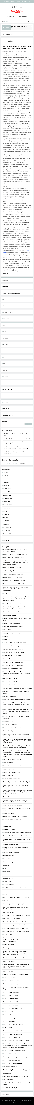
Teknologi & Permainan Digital (11, 1011)
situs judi (5, 868)
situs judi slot (6, 871)
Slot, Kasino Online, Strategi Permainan (13, 934)
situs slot (5, 376)
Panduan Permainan (8, 769)
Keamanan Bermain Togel (10, 678)
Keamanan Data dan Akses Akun (11, 685)
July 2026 (5, 472)
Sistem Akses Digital (8, 862)
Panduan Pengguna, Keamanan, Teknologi (14, 766)
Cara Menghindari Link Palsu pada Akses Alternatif (17, 438)
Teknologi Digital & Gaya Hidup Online (13, 1031)
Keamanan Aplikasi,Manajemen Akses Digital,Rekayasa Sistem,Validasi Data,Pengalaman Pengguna (16, 673)
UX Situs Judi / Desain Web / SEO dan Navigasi (15, 1076)
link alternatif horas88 (9, 721)
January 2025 (6, 530)
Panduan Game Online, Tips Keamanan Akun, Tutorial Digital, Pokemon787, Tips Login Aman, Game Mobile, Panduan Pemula (17, 740)
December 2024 (7, 534)
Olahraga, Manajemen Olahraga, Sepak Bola (14, 727)
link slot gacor (7, 306)
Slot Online (6, 900)
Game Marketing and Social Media (12, 603)
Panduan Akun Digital (8, 731)
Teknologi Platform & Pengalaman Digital (14, 1050)
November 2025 (7, 498)
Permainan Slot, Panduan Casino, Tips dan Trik (15, 836)
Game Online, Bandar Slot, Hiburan (12, 612)
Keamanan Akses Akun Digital (11, 659)
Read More (5, 273)
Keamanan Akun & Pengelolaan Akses (13, 662)
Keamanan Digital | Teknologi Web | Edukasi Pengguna (17, 688)
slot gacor (6, 344)
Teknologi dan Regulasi (9, 1021)
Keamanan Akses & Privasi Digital (12, 655)
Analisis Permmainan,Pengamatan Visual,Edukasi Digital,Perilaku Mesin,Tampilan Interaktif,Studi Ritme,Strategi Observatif (16, 562)
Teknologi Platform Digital (10, 1053)
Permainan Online (7, 826)
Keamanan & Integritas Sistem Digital (13, 649)
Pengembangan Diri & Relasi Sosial (12, 805)
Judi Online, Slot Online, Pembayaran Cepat (14, 642)
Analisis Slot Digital (8, 571)
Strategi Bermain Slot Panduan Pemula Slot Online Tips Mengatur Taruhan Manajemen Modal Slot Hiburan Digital (16, 966)
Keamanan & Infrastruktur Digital (11, 646)
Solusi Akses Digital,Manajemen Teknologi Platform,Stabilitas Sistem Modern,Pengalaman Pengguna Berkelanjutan (15, 939)
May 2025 (5, 517)
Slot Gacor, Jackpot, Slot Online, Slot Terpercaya (16, 897)
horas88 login (6, 639)
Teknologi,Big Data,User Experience (12, 1063)
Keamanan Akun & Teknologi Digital (12, 668)
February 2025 (7, 527)
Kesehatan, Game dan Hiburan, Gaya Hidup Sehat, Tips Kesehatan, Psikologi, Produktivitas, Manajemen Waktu (17, 711)
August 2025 (6, 508)
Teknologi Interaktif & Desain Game (12, 1034)
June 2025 (6, 514)
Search (4, 421)
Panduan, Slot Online (8, 797)
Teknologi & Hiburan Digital (10, 998)
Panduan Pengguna (8, 762)
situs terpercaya (7, 389)
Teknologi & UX (7, 1015)
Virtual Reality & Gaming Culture (11, 1088)
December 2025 (7, 495)
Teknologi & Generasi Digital (10, 995)
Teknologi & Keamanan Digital (11, 1002)
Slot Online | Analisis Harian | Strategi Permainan (16, 904)
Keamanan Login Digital (9, 696)
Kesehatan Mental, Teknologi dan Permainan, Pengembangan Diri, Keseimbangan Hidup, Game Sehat (16, 704)
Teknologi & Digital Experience (11, 980)
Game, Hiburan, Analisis (9, 615)
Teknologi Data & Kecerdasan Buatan (13, 1024)
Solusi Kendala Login (8, 944)
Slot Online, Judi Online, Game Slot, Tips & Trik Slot (16, 915)
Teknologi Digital (7, 1027)
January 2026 (6, 492)
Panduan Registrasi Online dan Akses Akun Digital (16, 782)
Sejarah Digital (7, 858)
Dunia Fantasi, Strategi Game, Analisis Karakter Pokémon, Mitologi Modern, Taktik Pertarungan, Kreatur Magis (15, 588)
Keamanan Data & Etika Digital (11, 681)
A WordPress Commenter (10, 463)
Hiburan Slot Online (8, 630)
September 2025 (7, 505)
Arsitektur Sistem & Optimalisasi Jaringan (14, 580)
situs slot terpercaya (8, 884)
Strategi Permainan (8, 971)
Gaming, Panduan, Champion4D (11, 623)
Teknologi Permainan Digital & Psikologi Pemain (16, 1040)
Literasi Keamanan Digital (10, 724)
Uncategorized (7, 1073)
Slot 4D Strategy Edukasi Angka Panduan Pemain (16, 887)
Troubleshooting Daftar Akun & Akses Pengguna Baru (17, 1070)
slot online (6, 1094)
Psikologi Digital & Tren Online (11, 852)
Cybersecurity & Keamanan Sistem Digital (14, 584)
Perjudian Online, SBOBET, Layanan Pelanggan (15, 816)
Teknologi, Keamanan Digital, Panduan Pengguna (16, 1057)
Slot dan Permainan (8, 891)
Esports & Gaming (8, 594)
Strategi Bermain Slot (8, 961)
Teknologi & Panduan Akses (10, 1005)
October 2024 (6, 540)
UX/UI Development (8, 1079)
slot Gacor (6, 318)
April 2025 (6, 521)
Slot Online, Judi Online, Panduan (11, 918)
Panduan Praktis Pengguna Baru (11, 778)
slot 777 (5, 363)
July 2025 (5, 511)
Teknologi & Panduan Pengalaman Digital (14, 1008)
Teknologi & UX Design (9, 1018)
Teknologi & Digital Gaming (10, 984)
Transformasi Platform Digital (11, 1066)
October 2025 (6, 501)
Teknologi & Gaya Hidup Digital (11, 992)
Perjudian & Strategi (8, 813)
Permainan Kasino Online (9, 823)
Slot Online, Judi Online (9, 912)
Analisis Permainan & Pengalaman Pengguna (15, 554)
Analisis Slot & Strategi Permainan (12, 567)
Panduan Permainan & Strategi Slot (12, 772)
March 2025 (6, 524)
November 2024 (7, 537)
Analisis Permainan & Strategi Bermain (13, 557)
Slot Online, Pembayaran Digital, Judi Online (14, 925)
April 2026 (6, 482)
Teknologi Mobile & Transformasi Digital (14, 1037)
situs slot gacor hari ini (9, 312)
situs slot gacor (7, 351)
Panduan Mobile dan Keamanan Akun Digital (14, 759)
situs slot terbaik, (7, 881)
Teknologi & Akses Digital (10, 977)
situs (4, 331)
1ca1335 (6, 51)
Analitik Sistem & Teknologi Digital (12, 577)
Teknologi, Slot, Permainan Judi (11, 1060)
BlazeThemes (17, 1102)
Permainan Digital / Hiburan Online (12, 819)
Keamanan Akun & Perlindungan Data (13, 665)
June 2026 (6, 475)
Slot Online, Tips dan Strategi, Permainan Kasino (16, 931)
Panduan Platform (8, 775)
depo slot (5, 338)
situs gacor (6, 865)
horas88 (5, 636)
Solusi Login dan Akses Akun (11, 948)
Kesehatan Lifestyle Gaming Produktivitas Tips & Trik (17, 699)
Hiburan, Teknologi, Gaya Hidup (11, 633)
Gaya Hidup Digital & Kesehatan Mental (13, 626)
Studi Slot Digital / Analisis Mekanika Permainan (16, 974)
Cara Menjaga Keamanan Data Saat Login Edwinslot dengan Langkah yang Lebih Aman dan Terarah (15, 1)
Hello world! (22, 463)
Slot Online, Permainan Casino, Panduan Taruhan (16, 928)
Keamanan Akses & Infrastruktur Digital (13, 652)
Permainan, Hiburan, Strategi (10, 844)
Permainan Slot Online (9, 829)
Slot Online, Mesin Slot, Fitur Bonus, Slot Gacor (15, 922)
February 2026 (7, 488)
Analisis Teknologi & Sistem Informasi (13, 574)
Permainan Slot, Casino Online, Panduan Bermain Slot (17, 832)
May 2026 (5, 479)
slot (4, 325)
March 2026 (6, 485)
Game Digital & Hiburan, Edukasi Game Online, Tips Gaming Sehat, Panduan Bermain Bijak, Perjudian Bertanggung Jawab (16, 598)
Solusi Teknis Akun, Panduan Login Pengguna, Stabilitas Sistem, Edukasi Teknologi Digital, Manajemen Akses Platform (15, 952)
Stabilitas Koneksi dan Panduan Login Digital (15, 958)
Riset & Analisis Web (8, 855)
